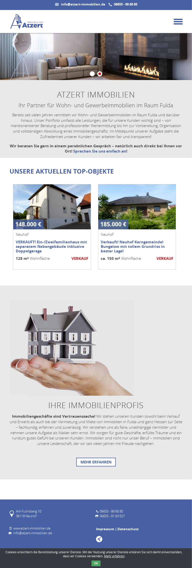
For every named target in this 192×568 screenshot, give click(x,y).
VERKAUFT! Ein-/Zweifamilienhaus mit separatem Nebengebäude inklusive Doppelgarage (51, 246)
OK (96, 563)
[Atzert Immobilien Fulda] (26, 22)
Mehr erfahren (96, 462)
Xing (99, 539)
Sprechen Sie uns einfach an (99, 151)
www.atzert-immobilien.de (31, 528)
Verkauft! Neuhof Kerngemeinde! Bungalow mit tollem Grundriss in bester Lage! (133, 246)
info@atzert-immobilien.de (83, 4)
